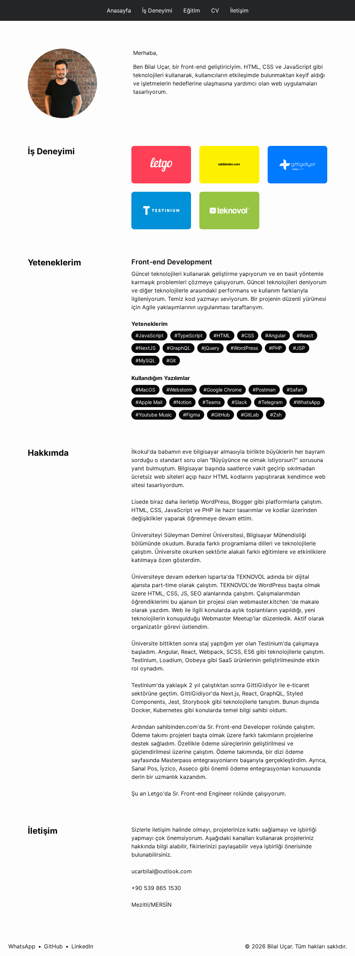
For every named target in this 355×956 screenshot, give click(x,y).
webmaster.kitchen (264, 601)
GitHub (53, 946)
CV (215, 10)
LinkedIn (82, 946)
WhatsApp (21, 946)
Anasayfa (119, 10)
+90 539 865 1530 (156, 887)
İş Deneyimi (157, 10)
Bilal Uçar (279, 946)
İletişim (239, 10)
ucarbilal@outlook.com (161, 871)
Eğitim (191, 10)
